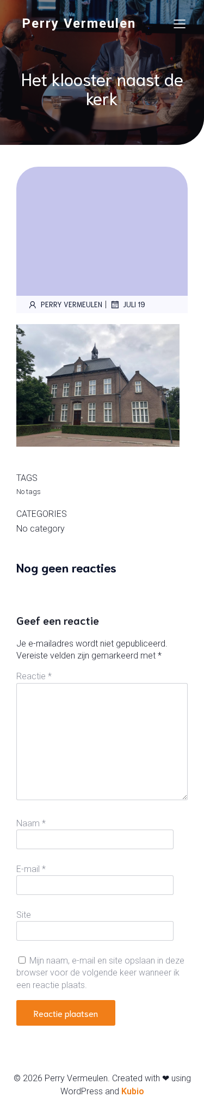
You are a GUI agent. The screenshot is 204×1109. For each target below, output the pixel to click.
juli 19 (134, 304)
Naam (31, 823)
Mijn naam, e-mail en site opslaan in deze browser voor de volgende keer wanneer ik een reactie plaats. (100, 972)
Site (23, 915)
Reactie (34, 676)
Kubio (132, 1091)
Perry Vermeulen (71, 304)
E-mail (31, 869)
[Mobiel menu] (179, 23)
